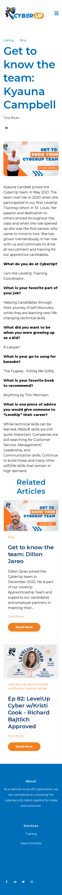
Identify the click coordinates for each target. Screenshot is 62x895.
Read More (24, 627)
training (8, 40)
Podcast (41, 688)
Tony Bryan (11, 117)
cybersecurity (17, 684)
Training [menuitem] (31, 834)
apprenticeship (37, 684)
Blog (23, 40)
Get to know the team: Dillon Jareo (31, 554)
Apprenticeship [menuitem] (31, 843)
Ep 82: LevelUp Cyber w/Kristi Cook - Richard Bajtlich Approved (29, 712)
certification (16, 688)
